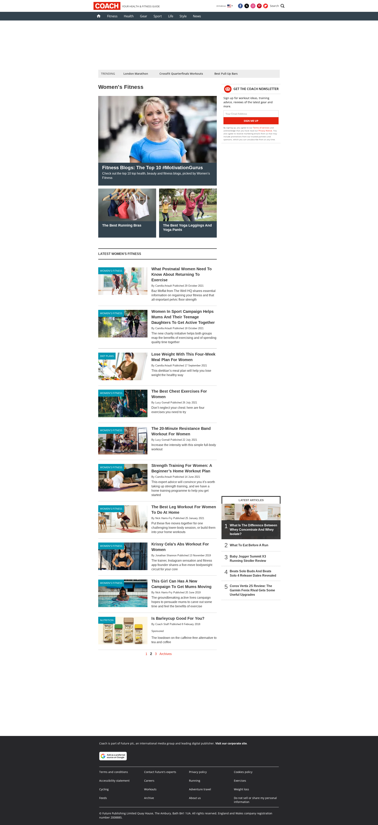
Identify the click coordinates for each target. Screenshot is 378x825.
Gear (143, 16)
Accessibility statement (114, 780)
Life (170, 16)
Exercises (240, 780)
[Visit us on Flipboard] (265, 6)
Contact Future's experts (160, 772)
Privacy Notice (265, 130)
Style (183, 16)
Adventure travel (200, 789)
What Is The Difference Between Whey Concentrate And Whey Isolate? (253, 530)
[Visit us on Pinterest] (259, 6)
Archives (165, 654)
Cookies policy (243, 772)
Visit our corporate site (231, 743)
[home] (99, 16)
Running (194, 780)
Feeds (103, 798)
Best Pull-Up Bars (226, 73)
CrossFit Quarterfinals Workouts (181, 73)
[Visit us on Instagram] (253, 6)
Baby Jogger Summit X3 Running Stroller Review (248, 558)
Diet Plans (107, 356)
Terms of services (261, 127)
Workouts (150, 789)
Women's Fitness (111, 270)
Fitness (112, 16)
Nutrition (107, 620)
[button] (277, 6)
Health (129, 16)
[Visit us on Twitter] (246, 6)
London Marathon (135, 73)
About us (195, 798)
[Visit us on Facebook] (240, 6)
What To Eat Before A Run (249, 545)
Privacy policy (198, 772)
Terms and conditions (113, 772)
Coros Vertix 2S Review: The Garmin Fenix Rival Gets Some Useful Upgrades (252, 590)
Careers (149, 780)
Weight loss (241, 789)
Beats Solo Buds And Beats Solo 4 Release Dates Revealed (253, 573)
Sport (158, 16)
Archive (149, 798)
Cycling (104, 789)
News (197, 16)
